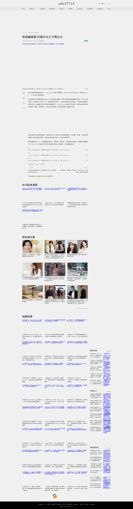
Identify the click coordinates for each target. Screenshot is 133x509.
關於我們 (86, 504)
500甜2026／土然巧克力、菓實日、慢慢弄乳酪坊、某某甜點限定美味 (55, 380)
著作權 (64, 504)
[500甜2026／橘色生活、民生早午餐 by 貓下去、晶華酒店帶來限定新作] (55, 348)
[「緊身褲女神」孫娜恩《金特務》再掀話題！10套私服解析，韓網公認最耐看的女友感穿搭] (107, 465)
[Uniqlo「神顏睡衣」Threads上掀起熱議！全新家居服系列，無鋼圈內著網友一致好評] (107, 478)
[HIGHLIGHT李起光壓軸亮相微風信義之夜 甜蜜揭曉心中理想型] (55, 326)
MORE (108, 351)
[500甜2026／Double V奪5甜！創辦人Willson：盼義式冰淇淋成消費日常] (32, 435)
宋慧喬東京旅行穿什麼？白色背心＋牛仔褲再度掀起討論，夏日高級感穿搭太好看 (77, 204)
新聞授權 (53, 504)
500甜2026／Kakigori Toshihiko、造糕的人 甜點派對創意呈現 (77, 380)
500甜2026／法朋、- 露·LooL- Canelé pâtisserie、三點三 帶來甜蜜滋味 (54, 401)
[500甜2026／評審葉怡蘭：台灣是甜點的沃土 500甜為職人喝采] (77, 391)
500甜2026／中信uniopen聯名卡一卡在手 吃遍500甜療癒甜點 (32, 400)
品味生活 (80, 9)
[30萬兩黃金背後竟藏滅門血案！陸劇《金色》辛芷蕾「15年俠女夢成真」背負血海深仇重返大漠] (107, 415)
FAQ (45, 504)
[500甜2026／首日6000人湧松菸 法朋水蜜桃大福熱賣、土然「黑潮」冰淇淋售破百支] (32, 348)
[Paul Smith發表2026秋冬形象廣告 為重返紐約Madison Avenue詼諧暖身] (32, 195)
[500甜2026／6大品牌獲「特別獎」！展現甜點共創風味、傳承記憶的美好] (77, 413)
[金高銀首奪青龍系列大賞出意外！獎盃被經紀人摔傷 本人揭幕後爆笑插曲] (107, 428)
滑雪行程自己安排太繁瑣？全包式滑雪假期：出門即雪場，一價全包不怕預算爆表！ (77, 278)
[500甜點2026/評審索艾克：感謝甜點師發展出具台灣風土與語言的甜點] (32, 413)
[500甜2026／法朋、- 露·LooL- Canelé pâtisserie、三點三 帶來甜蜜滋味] (55, 391)
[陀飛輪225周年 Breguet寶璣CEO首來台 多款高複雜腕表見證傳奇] (32, 457)
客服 (49, 504)
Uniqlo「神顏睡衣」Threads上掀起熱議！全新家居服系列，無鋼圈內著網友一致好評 (96, 479)
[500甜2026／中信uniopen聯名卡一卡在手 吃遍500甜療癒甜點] (32, 391)
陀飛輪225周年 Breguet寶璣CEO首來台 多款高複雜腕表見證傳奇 (32, 466)
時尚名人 (32, 9)
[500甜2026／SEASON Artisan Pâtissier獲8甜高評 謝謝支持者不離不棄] (77, 435)
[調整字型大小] (23, 108)
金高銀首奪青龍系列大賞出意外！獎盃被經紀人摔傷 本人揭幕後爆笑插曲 (96, 429)
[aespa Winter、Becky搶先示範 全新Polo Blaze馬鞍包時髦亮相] (55, 195)
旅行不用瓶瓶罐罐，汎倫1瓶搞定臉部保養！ (32, 300)
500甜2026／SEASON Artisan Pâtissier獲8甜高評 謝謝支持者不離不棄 (77, 445)
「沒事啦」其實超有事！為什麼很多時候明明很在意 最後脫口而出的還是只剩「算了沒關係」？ (55, 488)
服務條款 (59, 504)
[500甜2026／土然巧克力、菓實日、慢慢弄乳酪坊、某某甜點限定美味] (55, 370)
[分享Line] (23, 98)
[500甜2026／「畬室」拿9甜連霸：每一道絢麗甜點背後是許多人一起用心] (32, 478)
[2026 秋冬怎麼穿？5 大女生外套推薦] (107, 472)
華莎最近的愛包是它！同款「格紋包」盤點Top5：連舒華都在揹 (96, 485)
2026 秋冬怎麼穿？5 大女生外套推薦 (96, 471)
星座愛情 (90, 9)
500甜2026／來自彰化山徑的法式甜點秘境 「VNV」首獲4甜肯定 (55, 466)
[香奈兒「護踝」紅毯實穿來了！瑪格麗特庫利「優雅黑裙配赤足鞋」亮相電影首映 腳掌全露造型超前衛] (107, 422)
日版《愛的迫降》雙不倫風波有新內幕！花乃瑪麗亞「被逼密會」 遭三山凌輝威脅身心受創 (96, 403)
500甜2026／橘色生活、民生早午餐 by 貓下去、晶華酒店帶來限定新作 (55, 358)
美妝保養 (52, 9)
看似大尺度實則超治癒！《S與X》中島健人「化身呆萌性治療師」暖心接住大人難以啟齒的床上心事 (55, 256)
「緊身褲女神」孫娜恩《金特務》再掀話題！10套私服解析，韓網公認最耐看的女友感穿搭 (96, 466)
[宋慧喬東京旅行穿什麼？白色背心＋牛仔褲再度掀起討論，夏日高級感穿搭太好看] (77, 195)
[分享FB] (23, 93)
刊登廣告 (41, 504)
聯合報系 (76, 504)
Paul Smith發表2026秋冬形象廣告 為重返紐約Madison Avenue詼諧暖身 (32, 204)
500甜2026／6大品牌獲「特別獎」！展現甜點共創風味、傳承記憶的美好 (77, 423)
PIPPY (42, 164)
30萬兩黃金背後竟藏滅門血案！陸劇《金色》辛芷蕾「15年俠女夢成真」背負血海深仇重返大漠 (96, 417)
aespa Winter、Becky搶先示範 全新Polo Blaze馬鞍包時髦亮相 (54, 204)
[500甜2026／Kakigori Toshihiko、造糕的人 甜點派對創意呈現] (77, 370)
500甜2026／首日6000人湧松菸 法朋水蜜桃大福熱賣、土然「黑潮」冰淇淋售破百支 (31, 358)
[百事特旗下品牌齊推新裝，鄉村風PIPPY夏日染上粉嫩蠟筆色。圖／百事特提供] (55, 65)
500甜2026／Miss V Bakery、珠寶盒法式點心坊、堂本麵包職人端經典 (32, 336)
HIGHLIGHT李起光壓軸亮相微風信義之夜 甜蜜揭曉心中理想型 (54, 335)
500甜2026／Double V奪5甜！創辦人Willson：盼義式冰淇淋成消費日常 (32, 445)
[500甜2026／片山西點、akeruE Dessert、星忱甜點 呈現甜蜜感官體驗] (32, 370)
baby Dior (31, 164)
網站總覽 (92, 504)
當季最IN (37, 32)
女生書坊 (100, 9)
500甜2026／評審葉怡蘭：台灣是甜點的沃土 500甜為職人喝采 (77, 400)
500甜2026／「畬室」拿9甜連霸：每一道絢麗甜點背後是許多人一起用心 (32, 488)
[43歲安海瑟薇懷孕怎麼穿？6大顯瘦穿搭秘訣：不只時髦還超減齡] (107, 458)
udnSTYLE (24, 32)
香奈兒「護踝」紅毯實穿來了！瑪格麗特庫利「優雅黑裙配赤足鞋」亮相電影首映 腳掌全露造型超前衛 (96, 424)
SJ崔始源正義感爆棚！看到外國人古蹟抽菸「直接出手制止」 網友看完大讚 (55, 301)
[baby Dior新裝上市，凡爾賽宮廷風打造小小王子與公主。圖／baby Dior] (58, 147)
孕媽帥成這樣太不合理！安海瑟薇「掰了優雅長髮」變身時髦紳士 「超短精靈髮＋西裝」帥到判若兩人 (96, 410)
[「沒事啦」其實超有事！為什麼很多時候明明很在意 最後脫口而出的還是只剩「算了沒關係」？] (55, 478)
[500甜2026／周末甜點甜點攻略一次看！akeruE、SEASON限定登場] (77, 326)
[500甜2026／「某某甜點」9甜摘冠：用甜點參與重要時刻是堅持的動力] (77, 457)
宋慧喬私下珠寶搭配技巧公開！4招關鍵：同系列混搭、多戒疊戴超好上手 (32, 226)
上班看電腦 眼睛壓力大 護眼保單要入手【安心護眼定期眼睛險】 (32, 278)
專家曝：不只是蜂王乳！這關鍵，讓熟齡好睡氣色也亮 (32, 255)
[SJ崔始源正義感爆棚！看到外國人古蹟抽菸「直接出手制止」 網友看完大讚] (107, 395)
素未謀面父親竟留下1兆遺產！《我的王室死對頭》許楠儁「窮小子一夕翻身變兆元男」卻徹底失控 (77, 301)
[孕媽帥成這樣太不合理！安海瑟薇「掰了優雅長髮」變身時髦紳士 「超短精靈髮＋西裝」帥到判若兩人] (107, 408)
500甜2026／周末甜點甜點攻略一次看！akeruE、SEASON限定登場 (77, 335)
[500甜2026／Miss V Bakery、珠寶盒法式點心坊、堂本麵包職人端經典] (32, 326)
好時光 (62, 9)
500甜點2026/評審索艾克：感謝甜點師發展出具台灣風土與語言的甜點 (32, 423)
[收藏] (23, 103)
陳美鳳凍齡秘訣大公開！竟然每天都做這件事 (77, 255)
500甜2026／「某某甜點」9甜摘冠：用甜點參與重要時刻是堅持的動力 (77, 466)
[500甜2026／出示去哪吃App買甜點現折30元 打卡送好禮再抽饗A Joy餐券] (77, 348)
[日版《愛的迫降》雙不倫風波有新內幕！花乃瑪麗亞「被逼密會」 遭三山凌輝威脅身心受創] (107, 402)
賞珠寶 (70, 9)
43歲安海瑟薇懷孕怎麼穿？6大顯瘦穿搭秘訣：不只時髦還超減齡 (96, 458)
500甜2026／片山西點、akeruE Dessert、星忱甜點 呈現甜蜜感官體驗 (32, 380)
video (109, 9)
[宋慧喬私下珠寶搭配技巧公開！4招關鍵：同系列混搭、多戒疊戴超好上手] (32, 216)
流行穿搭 (42, 9)
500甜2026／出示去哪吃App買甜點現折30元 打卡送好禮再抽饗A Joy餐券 (77, 358)
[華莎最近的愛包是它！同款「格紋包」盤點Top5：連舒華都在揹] (107, 485)
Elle (37, 164)
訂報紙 (81, 504)
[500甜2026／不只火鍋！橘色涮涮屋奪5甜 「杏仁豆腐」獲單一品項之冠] (77, 478)
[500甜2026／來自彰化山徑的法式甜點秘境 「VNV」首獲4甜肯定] (55, 457)
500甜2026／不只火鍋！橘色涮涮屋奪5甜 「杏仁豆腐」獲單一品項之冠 (77, 488)
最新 (23, 9)
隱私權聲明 (69, 504)
